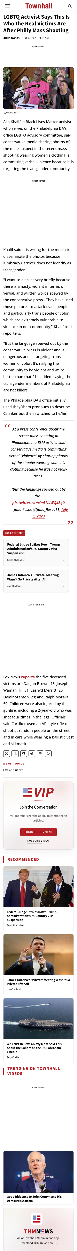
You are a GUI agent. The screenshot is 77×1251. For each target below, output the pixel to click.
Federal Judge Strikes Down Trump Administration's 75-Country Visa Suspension (31, 916)
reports (28, 676)
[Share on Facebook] (23, 753)
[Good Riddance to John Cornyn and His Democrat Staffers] (38, 1172)
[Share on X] (6, 753)
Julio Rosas (11, 38)
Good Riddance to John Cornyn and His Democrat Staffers (34, 1199)
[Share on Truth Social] (15, 753)
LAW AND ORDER (13, 770)
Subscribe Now (38, 841)
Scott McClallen (15, 925)
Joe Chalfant (14, 989)
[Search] (70, 5)
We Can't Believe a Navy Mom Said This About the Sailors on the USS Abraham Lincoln (34, 1048)
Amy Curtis (13, 1057)
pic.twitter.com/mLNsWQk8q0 (38, 502)
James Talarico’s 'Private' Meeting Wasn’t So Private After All (38, 982)
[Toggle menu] (7, 6)
